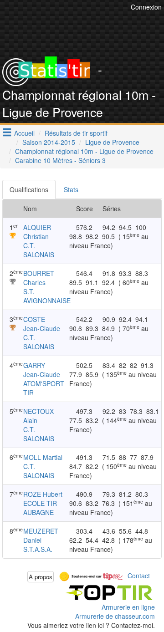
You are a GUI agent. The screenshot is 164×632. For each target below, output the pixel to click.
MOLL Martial (42, 457)
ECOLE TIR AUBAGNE (40, 508)
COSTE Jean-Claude (41, 324)
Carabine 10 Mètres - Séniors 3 (60, 160)
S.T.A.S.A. (37, 549)
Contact (139, 575)
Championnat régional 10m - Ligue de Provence (84, 151)
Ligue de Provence (112, 142)
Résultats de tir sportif (76, 133)
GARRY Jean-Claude (41, 370)
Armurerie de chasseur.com (115, 616)
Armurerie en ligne (128, 607)
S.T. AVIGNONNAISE (47, 296)
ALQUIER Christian (37, 232)
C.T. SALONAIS (38, 250)
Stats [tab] (71, 189)
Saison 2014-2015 (48, 142)
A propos (40, 576)
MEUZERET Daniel (40, 535)
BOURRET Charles (38, 278)
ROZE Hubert (42, 494)
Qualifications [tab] (29, 189)
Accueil (24, 133)
